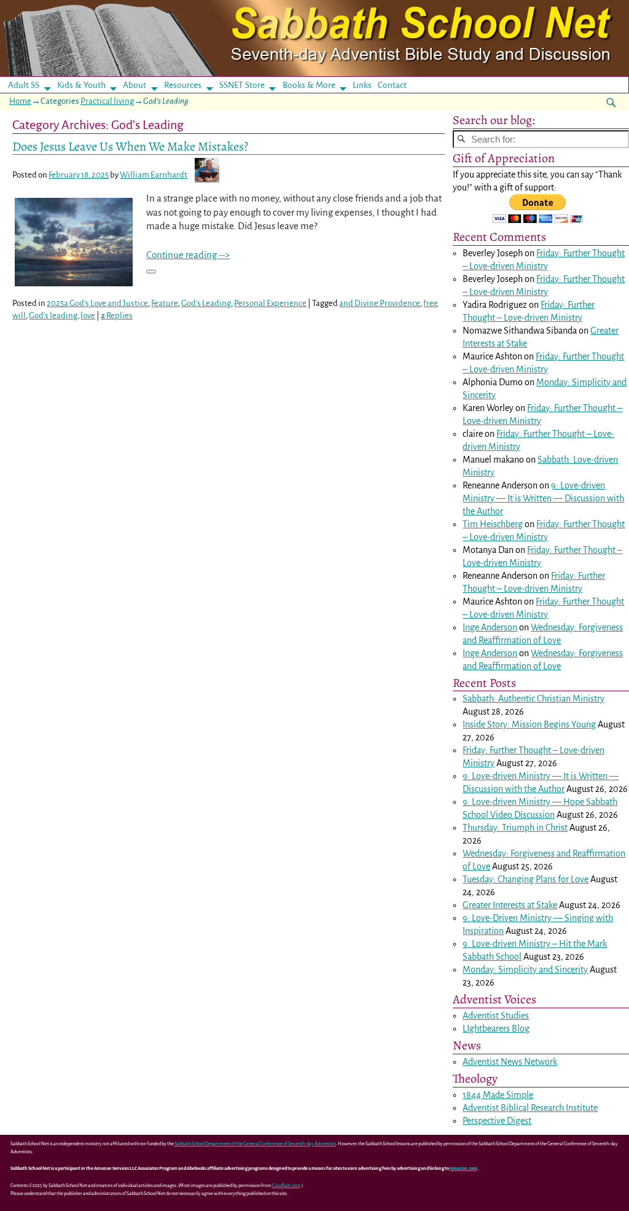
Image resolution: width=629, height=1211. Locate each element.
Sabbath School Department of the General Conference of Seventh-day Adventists (255, 1143)
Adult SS (23, 85)
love (87, 315)
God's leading (53, 315)
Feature (164, 303)
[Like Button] (151, 271)
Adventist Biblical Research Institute (530, 1108)
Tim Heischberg (493, 524)
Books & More (309, 85)
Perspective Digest (497, 1121)
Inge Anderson (490, 627)
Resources (182, 85)
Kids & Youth (81, 85)
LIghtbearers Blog (496, 1028)
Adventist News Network (510, 1062)
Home (20, 101)
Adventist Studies (496, 1016)
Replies (117, 315)
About (134, 85)
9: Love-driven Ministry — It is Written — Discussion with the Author (543, 498)
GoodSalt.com (286, 1185)
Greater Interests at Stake (510, 905)
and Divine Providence (379, 303)
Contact (392, 85)
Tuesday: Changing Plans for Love (525, 879)
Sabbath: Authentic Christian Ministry (533, 698)
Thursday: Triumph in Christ (515, 828)
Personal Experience (270, 303)
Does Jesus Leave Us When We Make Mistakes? (130, 146)
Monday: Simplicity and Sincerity (525, 969)
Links (366, 85)
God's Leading (206, 303)
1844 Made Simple (498, 1095)
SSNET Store (242, 85)
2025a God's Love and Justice (97, 303)
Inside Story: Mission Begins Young (529, 724)
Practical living (107, 101)
